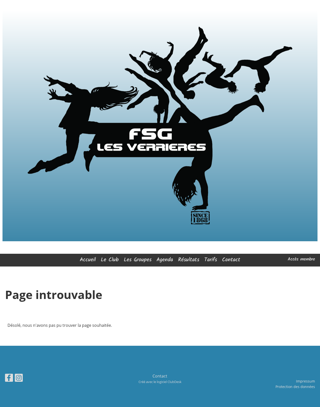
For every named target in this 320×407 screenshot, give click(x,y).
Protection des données (295, 386)
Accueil (88, 260)
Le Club (110, 260)
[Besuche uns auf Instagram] (19, 378)
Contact (231, 260)
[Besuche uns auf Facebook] (9, 378)
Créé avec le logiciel (160, 382)
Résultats (188, 260)
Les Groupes (138, 260)
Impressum (305, 381)
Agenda (164, 260)
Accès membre (301, 259)
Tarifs (210, 260)
